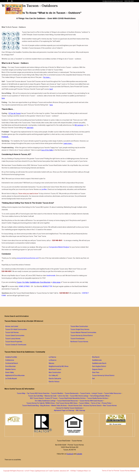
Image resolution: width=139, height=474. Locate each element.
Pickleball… (5, 137)
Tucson (19, 282)
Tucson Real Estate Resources (67, 401)
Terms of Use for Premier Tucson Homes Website (119, 470)
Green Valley (9, 372)
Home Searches (80, 9)
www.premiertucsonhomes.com (28, 258)
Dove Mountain (45, 282)
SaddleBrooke (34, 282)
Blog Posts (96, 9)
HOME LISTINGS (24, 286)
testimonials (51, 275)
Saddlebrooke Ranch (99, 363)
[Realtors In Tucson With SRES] (116, 420)
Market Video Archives (59, 405)
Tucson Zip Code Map (35, 396)
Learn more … (68, 143)
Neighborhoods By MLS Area (58, 366)
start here (30, 127)
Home (58, 9)
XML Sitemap (80, 410)
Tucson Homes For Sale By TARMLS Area (40, 403)
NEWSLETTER (47, 286)
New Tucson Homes (110, 405)
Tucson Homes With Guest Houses (91, 401)
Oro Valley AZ (53, 375)
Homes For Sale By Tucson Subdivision (69, 408)
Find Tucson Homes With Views (66, 403)
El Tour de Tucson (15, 113)
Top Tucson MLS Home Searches (38, 393)
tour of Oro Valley (47, 150)
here (51, 89)
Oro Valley (25, 282)
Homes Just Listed (11, 326)
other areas (56, 282)
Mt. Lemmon (79, 125)
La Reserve (52, 360)
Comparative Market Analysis (59, 247)
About (66, 9)
